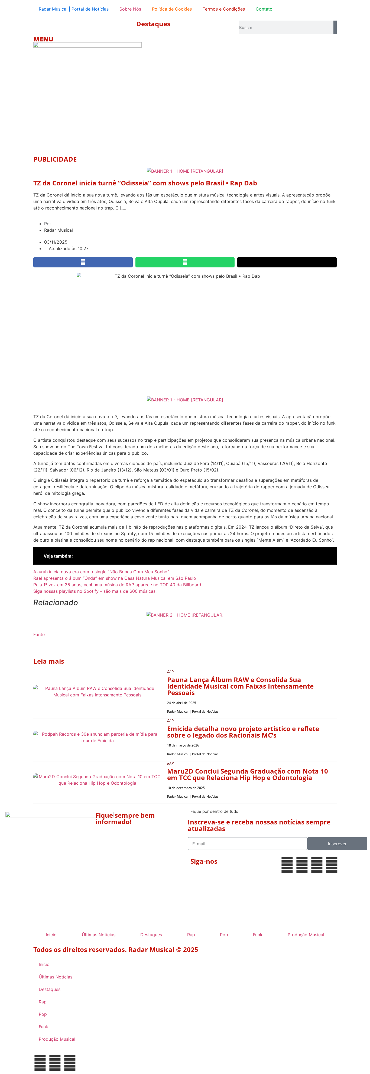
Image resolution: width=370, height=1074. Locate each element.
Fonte (39, 634)
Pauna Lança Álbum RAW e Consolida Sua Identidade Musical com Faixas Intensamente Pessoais (240, 686)
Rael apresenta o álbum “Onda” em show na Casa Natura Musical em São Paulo (114, 578)
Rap (191, 934)
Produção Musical (306, 934)
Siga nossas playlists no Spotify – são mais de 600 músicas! (95, 591)
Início (51, 934)
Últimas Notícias (98, 934)
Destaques (153, 23)
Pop (224, 934)
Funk (257, 934)
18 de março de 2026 (183, 745)
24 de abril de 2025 (181, 702)
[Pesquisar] (335, 27)
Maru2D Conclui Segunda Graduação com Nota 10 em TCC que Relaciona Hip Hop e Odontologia (247, 774)
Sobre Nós (130, 9)
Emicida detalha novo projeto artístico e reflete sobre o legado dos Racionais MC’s (243, 731)
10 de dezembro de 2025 (186, 787)
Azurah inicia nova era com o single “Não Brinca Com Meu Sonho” (101, 571)
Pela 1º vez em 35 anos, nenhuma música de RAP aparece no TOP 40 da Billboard (117, 584)
